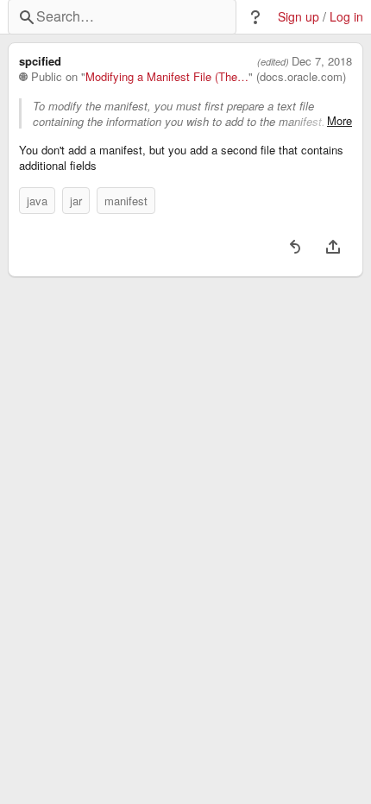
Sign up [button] (298, 17)
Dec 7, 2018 (322, 61)
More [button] (339, 121)
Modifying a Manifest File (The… (166, 77)
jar (76, 200)
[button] (255, 17)
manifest (126, 200)
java (37, 200)
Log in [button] (346, 17)
